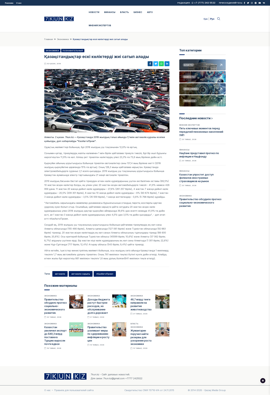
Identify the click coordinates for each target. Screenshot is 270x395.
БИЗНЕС (138, 12)
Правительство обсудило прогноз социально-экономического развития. (55, 306)
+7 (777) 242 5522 (204, 3)
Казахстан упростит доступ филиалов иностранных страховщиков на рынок (196, 178)
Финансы (184, 150)
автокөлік (60, 273)
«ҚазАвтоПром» (104, 273)
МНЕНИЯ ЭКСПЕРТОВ (100, 25)
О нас (19, 3)
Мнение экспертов (189, 125)
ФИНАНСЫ (109, 12)
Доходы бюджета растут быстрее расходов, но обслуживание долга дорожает (98, 306)
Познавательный (73, 50)
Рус (212, 18)
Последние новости (195, 118)
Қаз (206, 18)
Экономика (63, 39)
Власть (134, 323)
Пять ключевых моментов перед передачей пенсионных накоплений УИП (201, 132)
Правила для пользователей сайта (74, 390)
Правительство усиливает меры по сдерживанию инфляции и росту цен (98, 334)
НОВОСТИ (94, 12)
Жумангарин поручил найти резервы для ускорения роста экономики (140, 337)
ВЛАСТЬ (124, 12)
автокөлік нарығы (80, 273)
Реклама (9, 3)
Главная (48, 39)
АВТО (150, 12)
